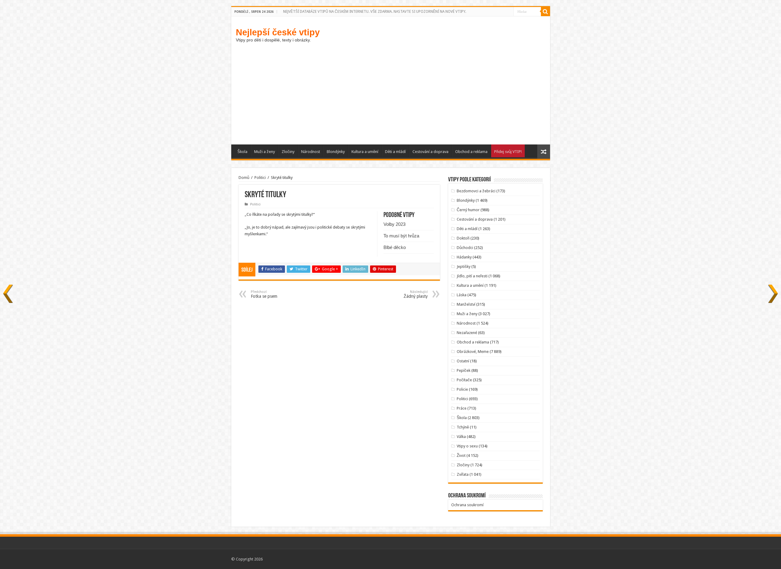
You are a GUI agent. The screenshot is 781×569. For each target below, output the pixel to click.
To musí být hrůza (401, 235)
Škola (242, 151)
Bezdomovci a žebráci (476, 191)
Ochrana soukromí (467, 505)
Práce (461, 408)
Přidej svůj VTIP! (508, 151)
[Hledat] (545, 11)
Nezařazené (467, 332)
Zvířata (463, 474)
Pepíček (463, 370)
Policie (462, 389)
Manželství (466, 304)
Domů (244, 177)
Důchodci (465, 247)
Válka (461, 436)
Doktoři (463, 238)
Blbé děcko (394, 247)
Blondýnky (336, 151)
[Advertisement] (390, 98)
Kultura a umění (364, 151)
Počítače (464, 380)
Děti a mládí (395, 151)
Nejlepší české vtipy (278, 32)
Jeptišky (463, 266)
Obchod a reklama (471, 151)
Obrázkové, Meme (473, 351)
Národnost (310, 151)
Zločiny (288, 151)
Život (461, 455)
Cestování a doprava (430, 151)
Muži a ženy (264, 151)
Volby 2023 (394, 224)
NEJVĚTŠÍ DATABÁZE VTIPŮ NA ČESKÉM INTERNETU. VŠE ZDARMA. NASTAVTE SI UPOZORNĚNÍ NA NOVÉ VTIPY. (374, 11)
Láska (461, 295)
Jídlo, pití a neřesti (472, 276)
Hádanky (464, 257)
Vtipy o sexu (467, 446)
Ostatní (463, 361)
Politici (260, 177)
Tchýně (463, 427)
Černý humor (468, 210)
